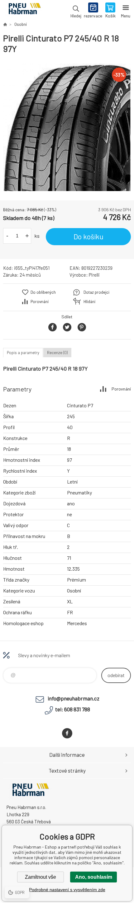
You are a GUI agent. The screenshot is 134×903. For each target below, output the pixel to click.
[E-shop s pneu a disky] (5, 24)
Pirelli (94, 275)
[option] (67, 127)
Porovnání (40, 301)
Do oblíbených (43, 292)
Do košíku (88, 236)
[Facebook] (67, 733)
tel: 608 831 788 (72, 709)
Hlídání (89, 301)
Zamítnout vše (40, 877)
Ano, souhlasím (93, 877)
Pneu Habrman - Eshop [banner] (24, 11)
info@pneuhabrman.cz (73, 698)
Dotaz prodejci (96, 292)
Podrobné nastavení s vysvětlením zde (67, 889)
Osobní (20, 24)
